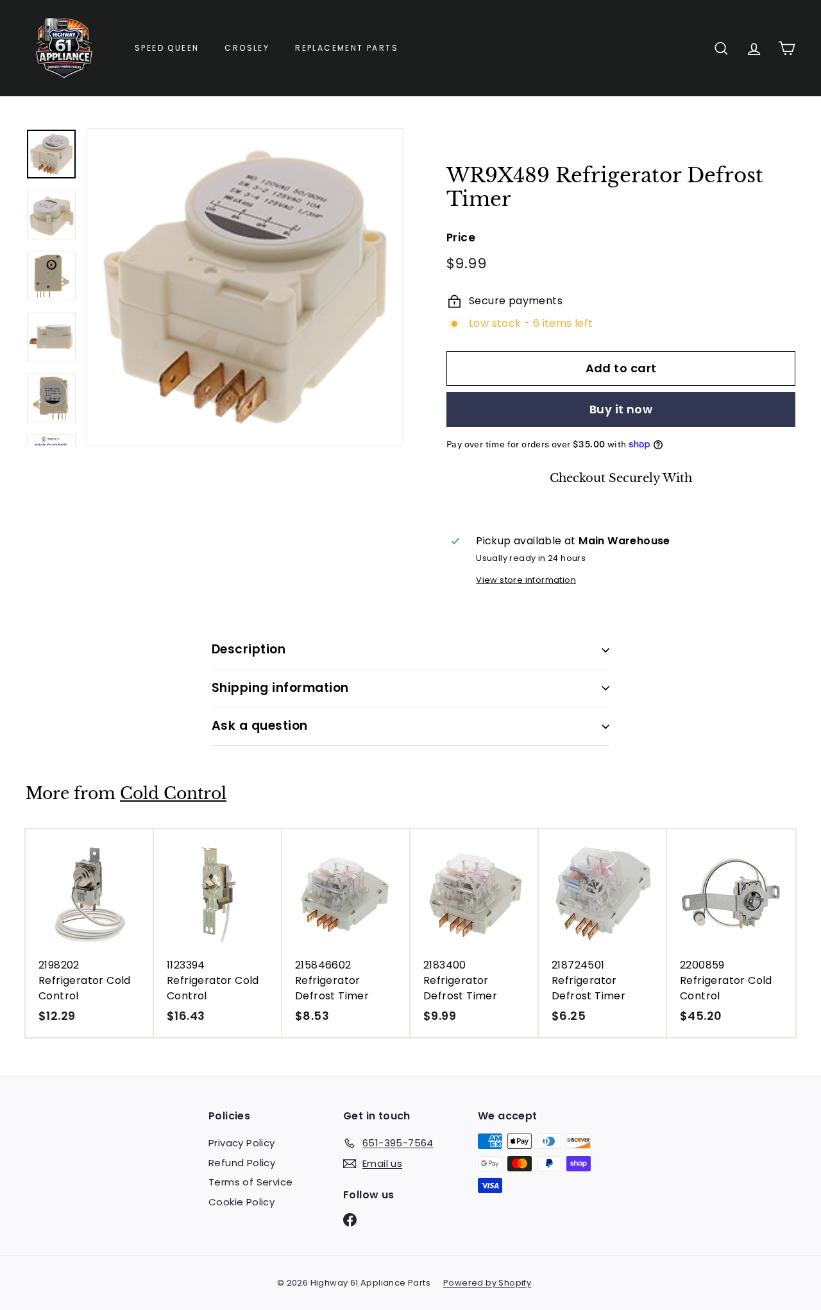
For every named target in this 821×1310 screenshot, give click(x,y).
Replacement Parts (346, 47)
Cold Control (173, 794)
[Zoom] (245, 287)
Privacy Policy (241, 1143)
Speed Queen (167, 47)
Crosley (246, 47)
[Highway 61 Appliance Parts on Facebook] (350, 1219)
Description (248, 649)
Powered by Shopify (487, 1283)
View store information (526, 579)
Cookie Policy (241, 1202)
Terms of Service (250, 1182)
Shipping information (280, 687)
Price (460, 237)
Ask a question (260, 725)
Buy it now (621, 409)
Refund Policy (241, 1162)
